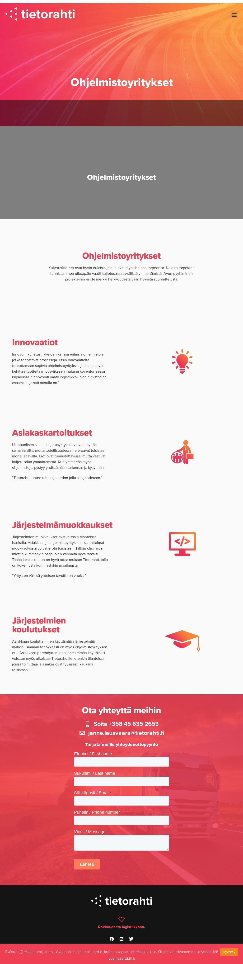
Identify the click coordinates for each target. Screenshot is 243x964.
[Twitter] (131, 939)
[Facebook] (111, 939)
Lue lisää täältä (121, 958)
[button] (234, 15)
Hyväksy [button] (229, 952)
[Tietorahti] (40, 14)
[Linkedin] (121, 939)
